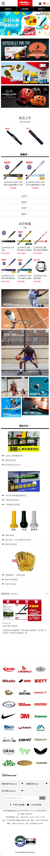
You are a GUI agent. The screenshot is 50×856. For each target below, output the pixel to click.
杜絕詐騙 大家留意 (10, 626)
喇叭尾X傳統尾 (11, 544)
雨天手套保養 (10, 584)
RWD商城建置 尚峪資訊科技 (25, 852)
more (47, 594)
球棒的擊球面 (10, 460)
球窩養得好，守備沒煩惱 (15, 575)
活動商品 (8, 9)
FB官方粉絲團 (18, 805)
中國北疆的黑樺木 (12, 500)
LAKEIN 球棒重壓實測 (14, 456)
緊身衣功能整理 (11, 579)
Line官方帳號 (36, 805)
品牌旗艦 (24, 9)
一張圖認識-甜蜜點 (12, 504)
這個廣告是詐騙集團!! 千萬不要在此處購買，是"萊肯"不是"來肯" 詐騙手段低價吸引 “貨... (25, 631)
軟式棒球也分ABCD (13, 465)
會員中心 (41, 9)
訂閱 (42, 798)
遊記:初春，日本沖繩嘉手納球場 (18, 540)
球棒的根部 (9, 535)
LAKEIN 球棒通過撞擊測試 (15, 495)
